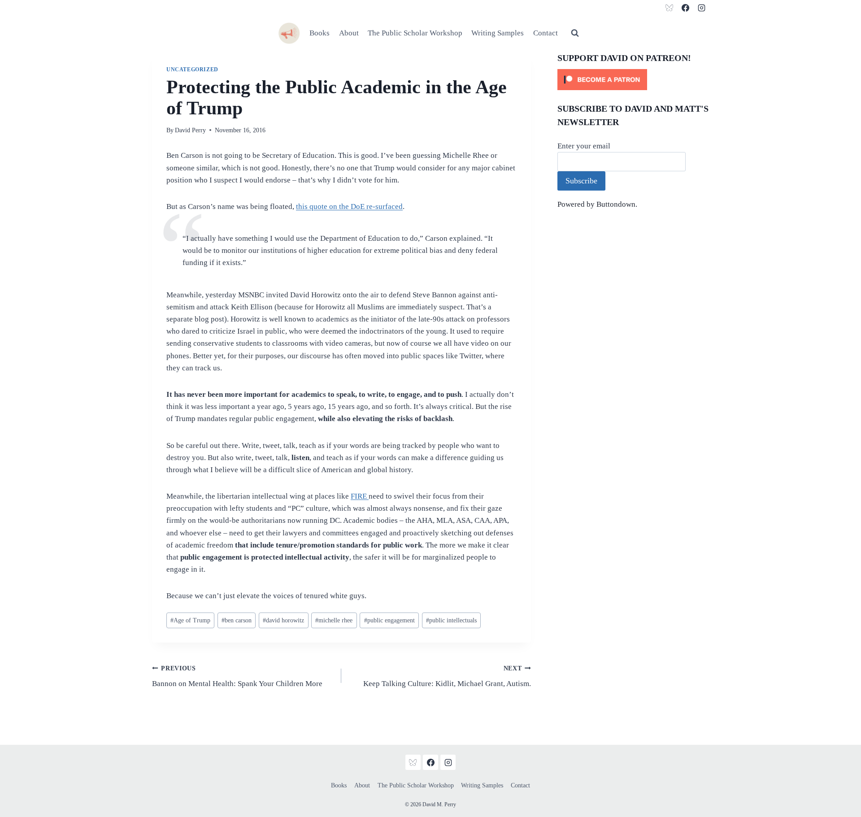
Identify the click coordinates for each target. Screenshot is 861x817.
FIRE (360, 496)
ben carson (237, 620)
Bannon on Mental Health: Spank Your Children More (237, 676)
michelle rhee (333, 620)
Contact (545, 33)
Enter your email (583, 146)
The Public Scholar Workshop (415, 33)
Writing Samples (497, 33)
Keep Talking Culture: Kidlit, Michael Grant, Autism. (447, 676)
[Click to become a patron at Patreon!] (633, 79)
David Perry (190, 130)
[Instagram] (701, 7)
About (349, 33)
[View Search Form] (575, 33)
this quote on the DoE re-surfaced (349, 206)
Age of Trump (190, 620)
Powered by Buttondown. (597, 204)
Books (319, 33)
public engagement (389, 620)
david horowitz (283, 620)
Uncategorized (192, 69)
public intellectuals (451, 620)
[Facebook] (685, 7)
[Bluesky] (669, 7)
